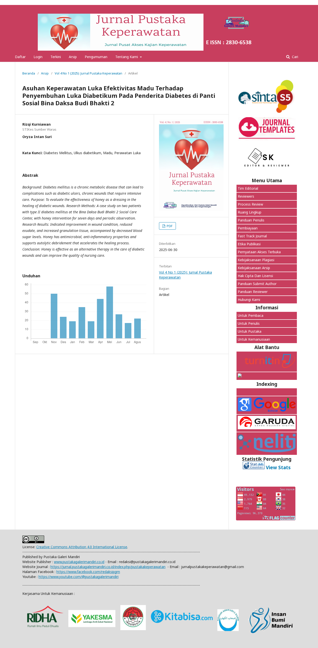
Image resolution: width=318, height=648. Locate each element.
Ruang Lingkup (249, 212)
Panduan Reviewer (253, 291)
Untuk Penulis (249, 323)
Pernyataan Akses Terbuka (259, 252)
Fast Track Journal (252, 236)
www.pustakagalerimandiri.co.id (79, 561)
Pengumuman (96, 56)
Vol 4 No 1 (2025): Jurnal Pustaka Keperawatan (88, 73)
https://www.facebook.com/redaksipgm (88, 571)
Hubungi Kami (249, 299)
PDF (169, 226)
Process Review (250, 204)
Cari (294, 56)
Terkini (55, 56)
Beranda (28, 73)
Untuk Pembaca (250, 315)
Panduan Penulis (251, 220)
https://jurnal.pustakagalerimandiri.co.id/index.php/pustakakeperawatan (107, 566)
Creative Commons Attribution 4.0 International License (81, 546)
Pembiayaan (248, 228)
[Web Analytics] (254, 467)
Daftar (20, 56)
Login (38, 56)
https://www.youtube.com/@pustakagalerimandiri (79, 576)
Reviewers (246, 196)
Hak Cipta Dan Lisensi (255, 275)
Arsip (73, 56)
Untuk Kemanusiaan (254, 339)
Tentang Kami (127, 56)
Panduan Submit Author (257, 283)
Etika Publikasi (249, 244)
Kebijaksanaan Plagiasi (256, 259)
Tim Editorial (248, 188)
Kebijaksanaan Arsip (254, 267)
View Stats (278, 467)
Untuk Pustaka (250, 331)
